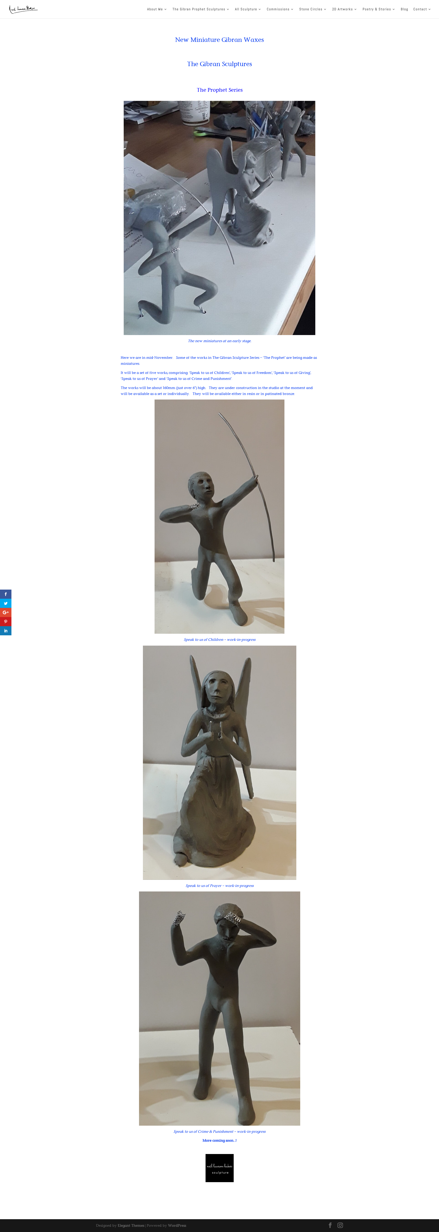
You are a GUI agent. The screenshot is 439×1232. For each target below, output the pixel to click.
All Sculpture (246, 9)
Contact (420, 9)
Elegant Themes (131, 1225)
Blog (404, 9)
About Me (155, 9)
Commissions (278, 9)
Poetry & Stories (377, 9)
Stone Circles (311, 9)
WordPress (177, 1225)
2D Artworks (342, 9)
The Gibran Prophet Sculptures (199, 9)
